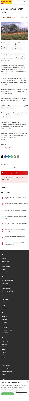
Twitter (3, 346)
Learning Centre (6, 266)
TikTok (3, 357)
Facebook (4, 344)
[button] (14, 398)
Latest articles (5, 261)
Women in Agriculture (7, 371)
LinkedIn (4, 349)
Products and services (7, 272)
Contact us (4, 322)
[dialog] (14, 390)
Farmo (3, 376)
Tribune (4, 374)
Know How (10, 177)
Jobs (3, 302)
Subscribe (4, 327)
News (10, 147)
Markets (4, 269)
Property (4, 305)
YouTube (4, 352)
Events (3, 379)
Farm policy (4, 147)
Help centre (4, 319)
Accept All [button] (7, 394)
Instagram (4, 354)
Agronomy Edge (6, 369)
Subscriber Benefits (6, 288)
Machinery (4, 308)
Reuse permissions (6, 332)
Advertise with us (6, 324)
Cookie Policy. (19, 391)
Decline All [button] (21, 394)
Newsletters (5, 283)
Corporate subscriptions (8, 291)
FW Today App (5, 286)
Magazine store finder (7, 330)
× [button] (27, 381)
